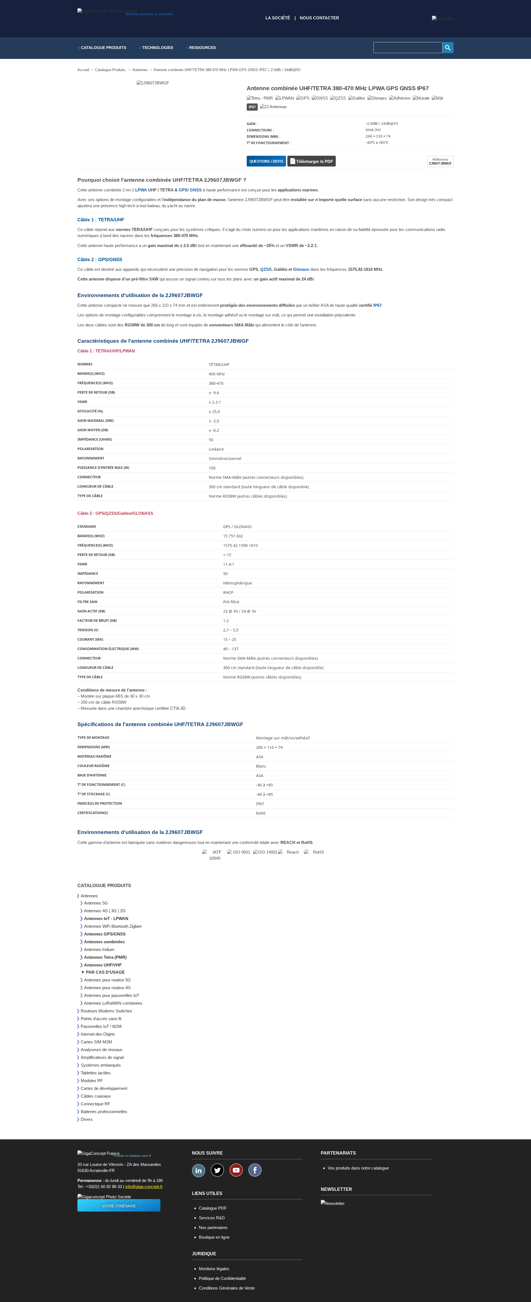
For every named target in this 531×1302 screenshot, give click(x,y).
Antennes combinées (104, 941)
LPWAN (127, 351)
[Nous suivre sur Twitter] (217, 1170)
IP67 (377, 305)
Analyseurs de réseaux (102, 1049)
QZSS (266, 269)
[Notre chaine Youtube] (236, 1170)
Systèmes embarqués (101, 1065)
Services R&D (212, 1217)
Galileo (124, 513)
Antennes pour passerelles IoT (111, 995)
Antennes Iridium (99, 949)
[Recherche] (448, 47)
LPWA (141, 190)
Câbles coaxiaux (96, 1096)
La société (278, 18)
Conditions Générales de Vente (227, 1288)
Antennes (89, 895)
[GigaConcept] (107, 9)
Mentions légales (214, 1268)
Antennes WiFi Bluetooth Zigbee (113, 926)
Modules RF (92, 1080)
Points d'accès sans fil (101, 1018)
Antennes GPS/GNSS (105, 934)
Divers (87, 1119)
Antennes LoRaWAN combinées (113, 1003)
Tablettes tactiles (96, 1072)
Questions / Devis (266, 161)
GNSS (196, 190)
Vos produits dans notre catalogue (358, 1168)
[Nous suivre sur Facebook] (255, 1170)
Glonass (301, 269)
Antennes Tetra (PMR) (105, 957)
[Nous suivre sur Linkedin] (198, 1170)
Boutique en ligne (214, 1237)
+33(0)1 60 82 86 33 (104, 1186)
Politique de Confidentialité (222, 1278)
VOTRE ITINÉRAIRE (119, 1206)
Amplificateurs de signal (102, 1057)
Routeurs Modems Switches (106, 1011)
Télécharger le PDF (314, 161)
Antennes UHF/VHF (103, 965)
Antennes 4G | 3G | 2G (105, 910)
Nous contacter (319, 18)
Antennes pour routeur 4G (107, 987)
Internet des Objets (98, 1034)
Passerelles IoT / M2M (101, 1026)
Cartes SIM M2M (96, 1041)
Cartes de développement (104, 1088)
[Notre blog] (443, 18)
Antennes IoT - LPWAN (106, 918)
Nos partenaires (213, 1227)
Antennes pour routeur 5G (107, 980)
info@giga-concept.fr (144, 1186)
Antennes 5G (96, 903)
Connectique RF (95, 1103)
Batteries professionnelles (104, 1111)
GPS (183, 190)
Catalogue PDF (213, 1208)
